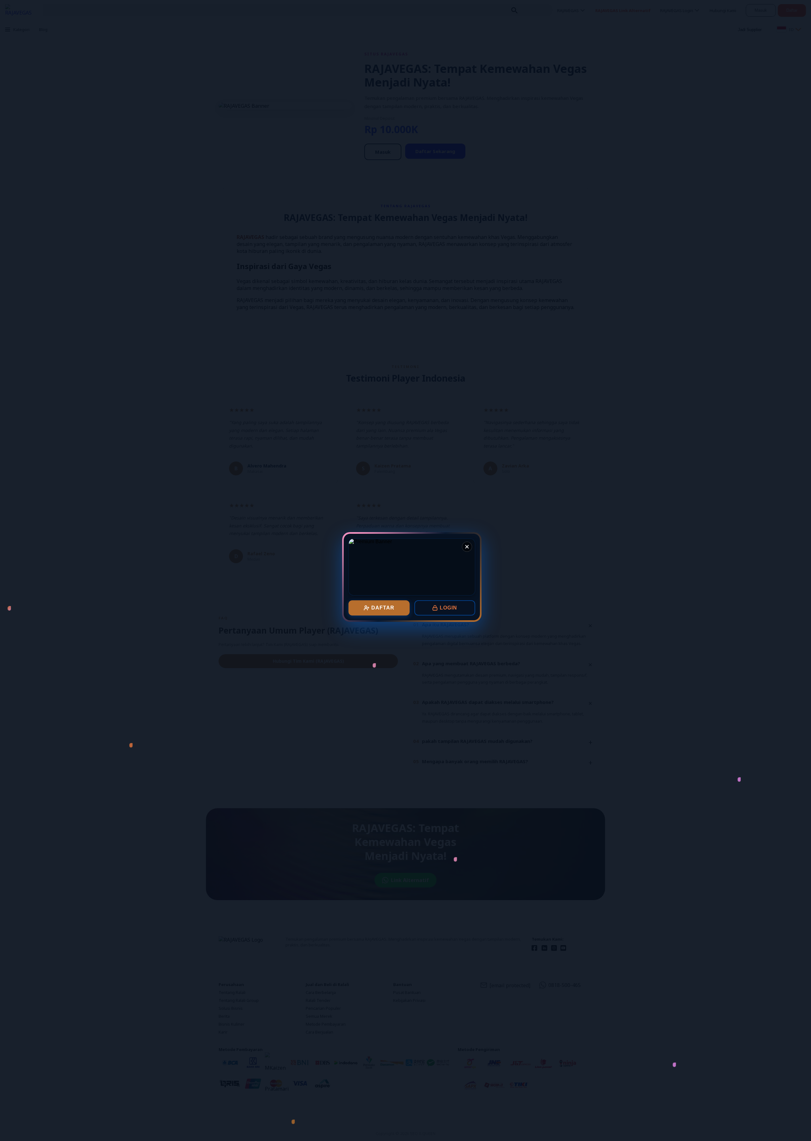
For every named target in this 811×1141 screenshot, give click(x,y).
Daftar (382, 607)
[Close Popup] (467, 547)
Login (448, 607)
